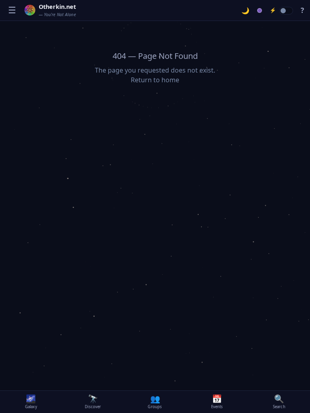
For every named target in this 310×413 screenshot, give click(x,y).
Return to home (155, 79)
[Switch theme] (246, 10)
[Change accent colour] (259, 10)
